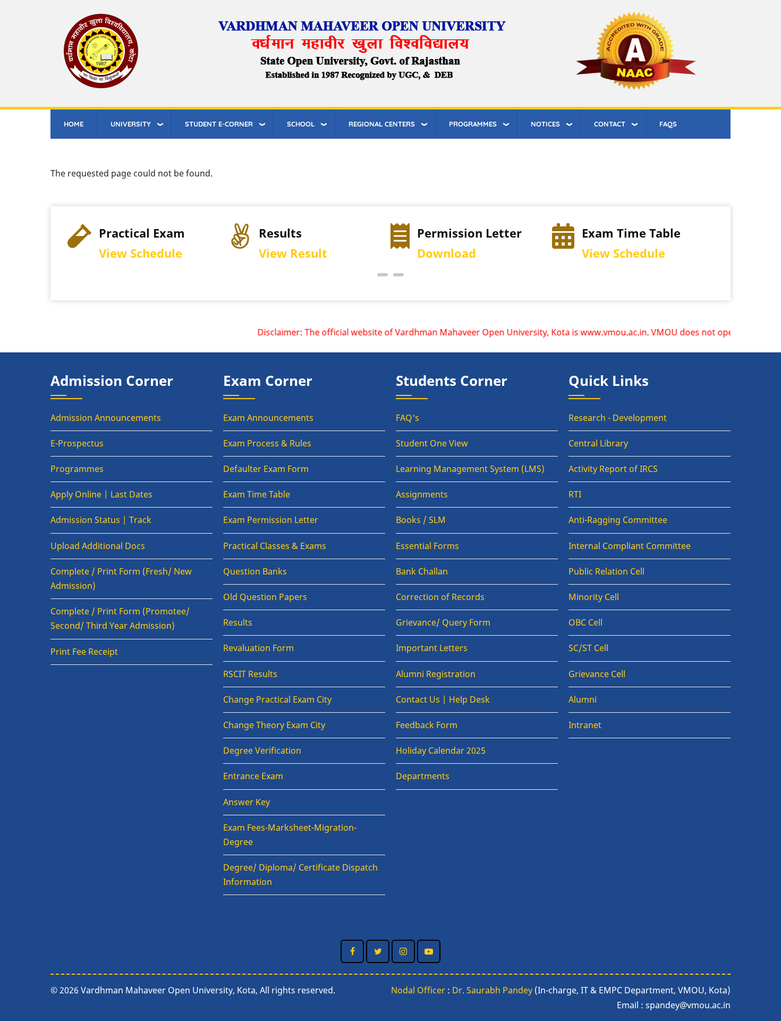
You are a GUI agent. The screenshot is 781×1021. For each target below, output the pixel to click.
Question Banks (255, 571)
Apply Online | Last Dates (101, 494)
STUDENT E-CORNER (219, 124)
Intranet (584, 725)
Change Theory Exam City (274, 725)
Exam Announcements (268, 418)
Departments (422, 776)
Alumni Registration (436, 674)
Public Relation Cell (606, 571)
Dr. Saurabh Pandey (492, 990)
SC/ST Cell (588, 648)
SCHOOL (301, 124)
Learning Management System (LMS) (470, 469)
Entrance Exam (253, 776)
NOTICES (545, 124)
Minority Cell (593, 597)
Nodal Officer (418, 990)
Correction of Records (440, 597)
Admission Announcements (105, 418)
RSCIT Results (250, 674)
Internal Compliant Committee (629, 546)
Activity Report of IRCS (613, 469)
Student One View (432, 443)
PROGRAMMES (473, 124)
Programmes (77, 469)
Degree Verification (262, 750)
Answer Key (246, 802)
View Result (293, 253)
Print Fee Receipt (84, 651)
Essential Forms (427, 546)
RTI (574, 494)
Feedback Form (426, 725)
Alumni (582, 699)
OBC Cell (585, 622)
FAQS (668, 124)
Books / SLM (421, 520)
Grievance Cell (596, 674)
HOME (73, 124)
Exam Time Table (256, 494)
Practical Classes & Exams (274, 546)
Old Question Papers (265, 597)
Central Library (598, 443)
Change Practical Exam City (277, 699)
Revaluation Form (258, 648)
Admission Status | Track (100, 520)
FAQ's (407, 418)
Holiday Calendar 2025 (441, 750)
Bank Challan (422, 571)
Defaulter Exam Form (266, 469)
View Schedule (140, 253)
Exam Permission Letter (270, 520)
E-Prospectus (77, 443)
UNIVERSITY (131, 124)
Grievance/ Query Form (443, 622)
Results (237, 622)
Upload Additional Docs (97, 546)
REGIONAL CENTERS (382, 124)
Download (446, 253)
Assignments (422, 494)
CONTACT (609, 124)
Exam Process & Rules (267, 443)
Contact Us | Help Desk (443, 699)
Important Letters (432, 648)
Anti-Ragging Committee (617, 520)
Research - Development (617, 418)
